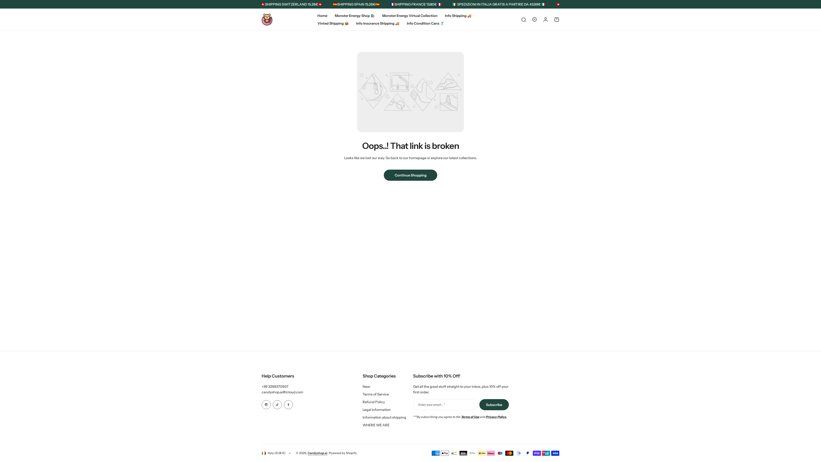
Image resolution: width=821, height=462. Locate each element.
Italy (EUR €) (276, 453)
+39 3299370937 (275, 386)
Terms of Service (376, 394)
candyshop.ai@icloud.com (282, 392)
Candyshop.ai (317, 453)
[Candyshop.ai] (267, 19)
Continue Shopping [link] (411, 175)
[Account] (545, 19)
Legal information (377, 409)
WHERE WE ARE (376, 425)
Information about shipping (384, 417)
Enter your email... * (431, 405)
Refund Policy (374, 402)
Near (366, 386)
